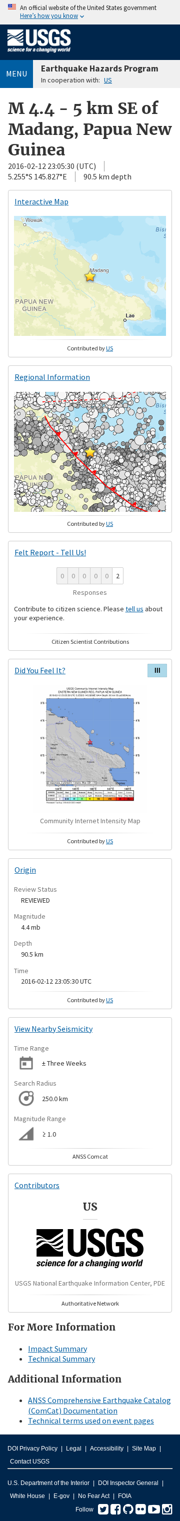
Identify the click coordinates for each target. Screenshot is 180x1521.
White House (27, 1496)
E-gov (62, 1496)
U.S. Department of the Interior (49, 1483)
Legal (74, 1448)
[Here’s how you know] (90, 12)
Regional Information (52, 377)
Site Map (144, 1448)
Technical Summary (61, 1359)
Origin (25, 870)
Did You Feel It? (40, 670)
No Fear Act (94, 1496)
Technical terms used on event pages (91, 1421)
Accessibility (107, 1448)
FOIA (125, 1496)
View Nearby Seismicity (53, 1029)
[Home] (39, 54)
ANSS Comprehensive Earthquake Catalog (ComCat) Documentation (99, 1405)
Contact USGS (30, 1461)
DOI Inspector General (128, 1483)
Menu (16, 73)
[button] (90, 276)
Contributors (37, 1185)
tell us (135, 608)
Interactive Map (41, 201)
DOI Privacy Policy (33, 1448)
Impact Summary (57, 1349)
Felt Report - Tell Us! (50, 552)
